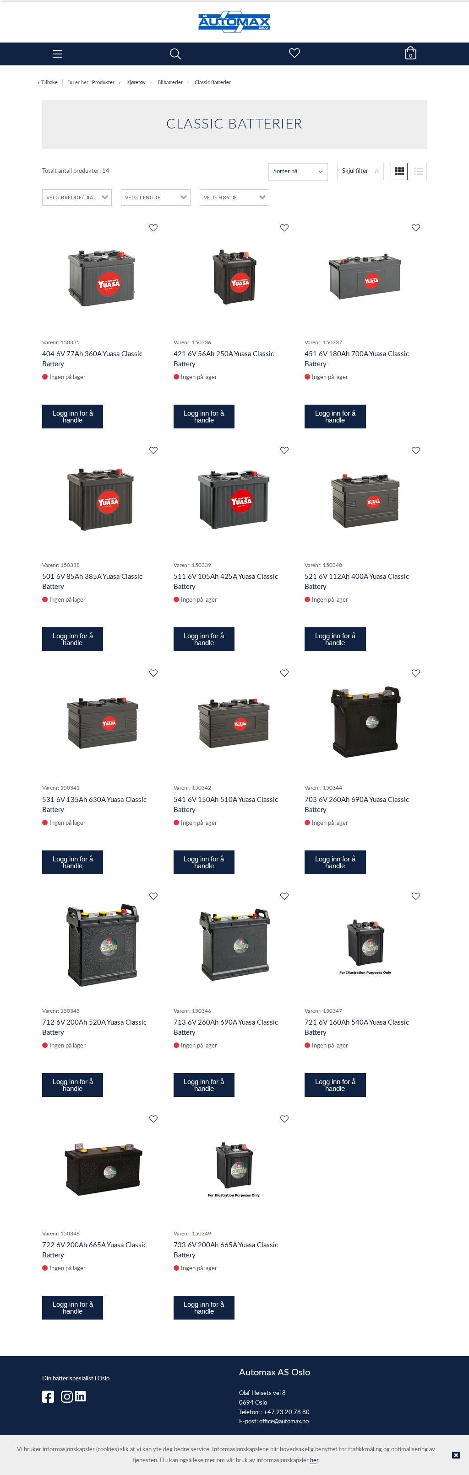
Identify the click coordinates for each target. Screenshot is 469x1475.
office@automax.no (284, 1422)
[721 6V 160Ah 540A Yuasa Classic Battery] (365, 945)
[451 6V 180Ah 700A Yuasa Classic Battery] (365, 277)
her (314, 1461)
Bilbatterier (170, 82)
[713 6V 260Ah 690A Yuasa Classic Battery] (234, 945)
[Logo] (234, 17)
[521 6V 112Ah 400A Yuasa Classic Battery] (365, 499)
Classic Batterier (213, 82)
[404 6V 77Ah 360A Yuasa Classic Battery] (103, 277)
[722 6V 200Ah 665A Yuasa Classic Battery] (103, 1167)
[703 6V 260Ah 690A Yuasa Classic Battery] (365, 722)
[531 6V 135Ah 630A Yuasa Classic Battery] (103, 722)
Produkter (103, 82)
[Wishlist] (153, 228)
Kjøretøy (136, 82)
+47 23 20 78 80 (287, 1413)
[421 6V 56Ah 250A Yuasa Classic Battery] (234, 277)
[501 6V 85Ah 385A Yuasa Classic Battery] (103, 499)
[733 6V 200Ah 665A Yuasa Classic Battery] (234, 1167)
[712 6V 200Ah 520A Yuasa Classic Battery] (103, 945)
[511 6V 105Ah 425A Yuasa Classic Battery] (234, 499)
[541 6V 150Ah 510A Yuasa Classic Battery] (234, 722)
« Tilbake (48, 82)
